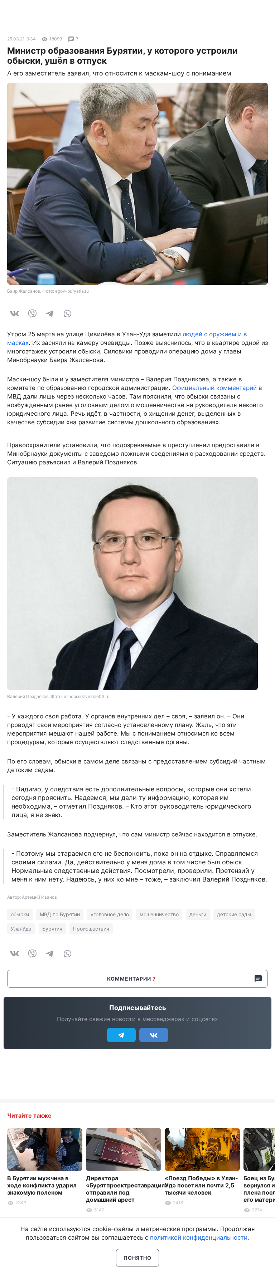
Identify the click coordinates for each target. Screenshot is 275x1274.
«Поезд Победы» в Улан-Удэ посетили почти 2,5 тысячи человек (201, 1185)
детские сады (234, 914)
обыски (20, 914)
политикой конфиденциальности (198, 1237)
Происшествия (91, 929)
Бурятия (52, 929)
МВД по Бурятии (60, 914)
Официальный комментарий (214, 387)
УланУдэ (21, 929)
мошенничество (159, 914)
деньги (197, 914)
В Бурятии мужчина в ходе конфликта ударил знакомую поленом (42, 1185)
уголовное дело (110, 914)
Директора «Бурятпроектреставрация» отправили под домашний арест (127, 1189)
